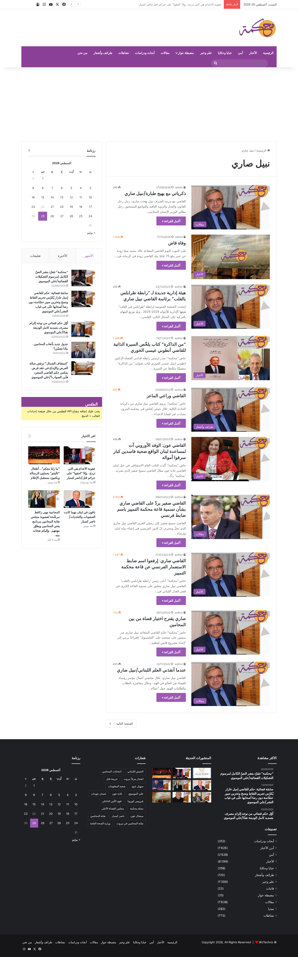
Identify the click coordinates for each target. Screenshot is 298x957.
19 (71, 206)
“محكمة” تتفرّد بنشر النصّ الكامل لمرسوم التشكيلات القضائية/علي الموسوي (51, 276)
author (179, 286)
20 (61, 206)
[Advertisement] (149, 104)
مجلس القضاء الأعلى (112, 808)
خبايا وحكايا (225, 53)
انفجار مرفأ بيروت (133, 778)
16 (33, 197)
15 (42, 197)
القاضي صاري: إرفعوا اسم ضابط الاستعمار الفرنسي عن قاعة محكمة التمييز (153, 567)
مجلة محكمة (136, 808)
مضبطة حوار (186, 53)
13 (61, 197)
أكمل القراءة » (171, 221)
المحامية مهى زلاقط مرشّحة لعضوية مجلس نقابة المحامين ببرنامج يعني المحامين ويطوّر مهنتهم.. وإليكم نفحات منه (45, 523)
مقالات (165, 53)
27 (61, 216)
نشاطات (123, 53)
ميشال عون (136, 816)
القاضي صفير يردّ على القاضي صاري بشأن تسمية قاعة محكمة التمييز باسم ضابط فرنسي (151, 509)
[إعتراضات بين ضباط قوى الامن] (161, 797)
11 (80, 197)
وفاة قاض (177, 243)
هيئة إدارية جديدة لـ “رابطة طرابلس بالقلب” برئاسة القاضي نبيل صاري (153, 296)
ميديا (271, 909)
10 (90, 197)
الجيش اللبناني (135, 771)
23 (33, 206)
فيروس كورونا (135, 801)
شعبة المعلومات (116, 786)
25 (80, 216)
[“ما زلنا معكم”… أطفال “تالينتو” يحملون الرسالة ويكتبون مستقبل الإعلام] (44, 455)
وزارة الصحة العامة (100, 823)
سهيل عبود (137, 786)
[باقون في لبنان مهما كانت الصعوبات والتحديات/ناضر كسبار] (79, 499)
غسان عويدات (98, 793)
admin (179, 187)
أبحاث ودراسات (145, 53)
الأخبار (253, 53)
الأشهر (88, 256)
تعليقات (35, 256)
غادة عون (117, 793)
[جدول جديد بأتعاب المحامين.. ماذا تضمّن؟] (83, 350)
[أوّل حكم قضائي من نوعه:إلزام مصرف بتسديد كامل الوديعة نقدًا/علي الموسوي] (83, 329)
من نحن (82, 53)
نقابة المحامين (98, 816)
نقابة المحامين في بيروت (129, 823)
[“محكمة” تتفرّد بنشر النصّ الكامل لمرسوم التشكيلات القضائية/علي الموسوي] (83, 278)
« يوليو (91, 232)
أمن (240, 53)
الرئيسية (268, 53)
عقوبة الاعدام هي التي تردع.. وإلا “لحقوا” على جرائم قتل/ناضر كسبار (81, 473)
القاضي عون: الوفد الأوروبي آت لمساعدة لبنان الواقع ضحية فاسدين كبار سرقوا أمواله (149, 451)
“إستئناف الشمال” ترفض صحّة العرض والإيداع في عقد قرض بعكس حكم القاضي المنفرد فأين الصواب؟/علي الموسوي (48, 370)
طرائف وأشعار (103, 53)
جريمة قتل (112, 778)
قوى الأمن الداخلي (112, 801)
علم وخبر (206, 53)
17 (90, 206)
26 (71, 216)
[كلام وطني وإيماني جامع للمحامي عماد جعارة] (182, 797)
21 (52, 206)
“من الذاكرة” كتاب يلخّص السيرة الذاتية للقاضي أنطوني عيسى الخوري (149, 347)
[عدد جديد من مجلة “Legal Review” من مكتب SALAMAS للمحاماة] (202, 773)
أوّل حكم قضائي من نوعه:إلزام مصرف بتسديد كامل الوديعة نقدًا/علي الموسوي (48, 327)
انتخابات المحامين (111, 771)
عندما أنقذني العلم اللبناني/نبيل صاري (151, 670)
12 (71, 197)
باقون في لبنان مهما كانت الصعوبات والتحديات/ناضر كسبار (79, 517)
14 (52, 197)
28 (52, 216)
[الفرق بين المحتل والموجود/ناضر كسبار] (202, 797)
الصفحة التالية (124, 723)
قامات (270, 888)
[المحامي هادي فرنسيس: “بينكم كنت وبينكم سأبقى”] (161, 785)
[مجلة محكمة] (257, 28)
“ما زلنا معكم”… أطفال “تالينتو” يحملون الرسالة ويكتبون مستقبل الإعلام (179, 4)
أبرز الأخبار (267, 848)
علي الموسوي (135, 793)
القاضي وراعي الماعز (166, 396)
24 (90, 216)
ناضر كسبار (118, 816)
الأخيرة (62, 256)
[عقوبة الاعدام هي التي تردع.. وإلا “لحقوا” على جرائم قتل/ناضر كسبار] (79, 455)
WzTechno (266, 942)
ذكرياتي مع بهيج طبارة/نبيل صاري (155, 193)
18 (80, 206)
